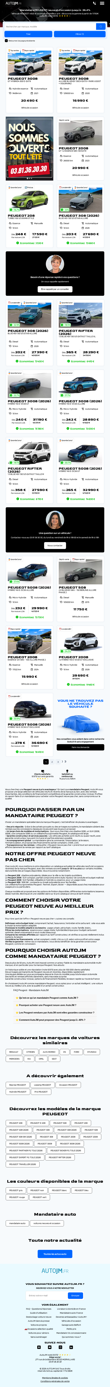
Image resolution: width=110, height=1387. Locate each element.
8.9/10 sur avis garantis (43, 777)
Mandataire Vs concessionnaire (71, 1333)
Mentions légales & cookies (55, 1377)
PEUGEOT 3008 (45, 1143)
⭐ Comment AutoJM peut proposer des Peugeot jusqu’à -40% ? (50, 1020)
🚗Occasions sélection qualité (38, 1329)
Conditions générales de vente (55, 1381)
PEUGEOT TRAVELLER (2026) (22, 1164)
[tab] (27, 178)
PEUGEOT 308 (43, 1129)
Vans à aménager (39, 1337)
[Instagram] (60, 1347)
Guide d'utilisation (38, 1312)
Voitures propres (39, 1325)
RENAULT (13, 1052)
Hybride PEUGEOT (17, 1091)
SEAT (54, 1058)
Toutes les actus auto (55, 1253)
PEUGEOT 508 (59, 1123)
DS (64, 1052)
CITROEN (30, 1052)
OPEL (41, 1058)
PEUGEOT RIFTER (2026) (60, 1157)
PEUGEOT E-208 (37, 1123)
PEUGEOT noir (37, 1190)
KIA (29, 1058)
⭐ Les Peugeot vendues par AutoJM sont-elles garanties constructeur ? (55, 1012)
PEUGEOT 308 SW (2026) (20, 1136)
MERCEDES (14, 1058)
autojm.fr (55, 1271)
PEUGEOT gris (15, 1190)
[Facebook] (39, 1347)
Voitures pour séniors (38, 1333)
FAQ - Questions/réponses (38, 1308)
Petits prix (71, 1329)
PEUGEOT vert (39, 1197)
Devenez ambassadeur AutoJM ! (71, 1316)
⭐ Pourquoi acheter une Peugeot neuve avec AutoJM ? (46, 1005)
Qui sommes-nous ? (71, 1337)
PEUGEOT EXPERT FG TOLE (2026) (25, 1157)
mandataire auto (17, 1223)
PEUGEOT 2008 (68, 1136)
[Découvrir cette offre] (29, 80)
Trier (28, 34)
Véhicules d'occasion (71, 1321)
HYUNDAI (91, 1052)
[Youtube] (49, 1347)
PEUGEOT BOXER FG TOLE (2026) (66, 1150)
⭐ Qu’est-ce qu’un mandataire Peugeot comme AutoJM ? (47, 998)
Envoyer (75, 1295)
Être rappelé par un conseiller (55, 289)
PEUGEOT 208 (15, 1123)
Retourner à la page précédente (22, 41)
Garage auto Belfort (71, 1325)
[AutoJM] (13, 3)
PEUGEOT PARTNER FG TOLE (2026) (26, 1150)
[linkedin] (71, 1347)
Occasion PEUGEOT (68, 1084)
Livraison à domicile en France (71, 1308)
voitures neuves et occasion (47, 1223)
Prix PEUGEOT (41, 1091)
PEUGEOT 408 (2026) (19, 1129)
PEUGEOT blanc (59, 1190)
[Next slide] (48, 148)
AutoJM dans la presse (39, 1321)
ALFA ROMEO (49, 1052)
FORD (76, 1052)
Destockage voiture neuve (38, 1316)
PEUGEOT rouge (17, 1197)
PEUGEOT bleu (82, 1190)
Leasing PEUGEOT (42, 1084)
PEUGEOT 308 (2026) (67, 1129)
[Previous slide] (10, 148)
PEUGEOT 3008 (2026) (70, 1143)
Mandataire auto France (71, 1312)
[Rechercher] (101, 26)
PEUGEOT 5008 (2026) (19, 1143)
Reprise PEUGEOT (17, 1084)
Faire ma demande (80, 747)
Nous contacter (55, 545)
